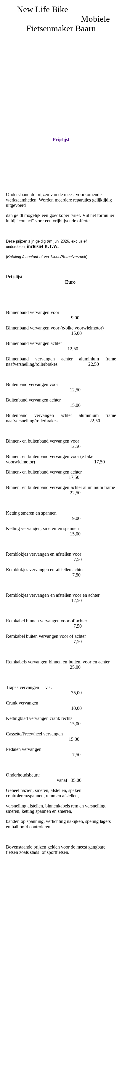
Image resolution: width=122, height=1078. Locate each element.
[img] (61, 73)
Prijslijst (61, 139)
